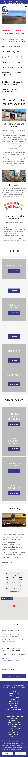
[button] (25, 6)
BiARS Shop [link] (14, 730)
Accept (21, 753)
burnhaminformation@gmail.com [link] (11, 660)
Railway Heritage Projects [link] (14, 735)
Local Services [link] (14, 695)
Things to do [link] (14, 703)
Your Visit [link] (14, 712)
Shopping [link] (14, 699)
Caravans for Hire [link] (14, 722)
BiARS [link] (14, 726)
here (23, 41)
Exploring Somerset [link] (14, 710)
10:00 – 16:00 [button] (12, 669)
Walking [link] (14, 707)
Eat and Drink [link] (14, 697)
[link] (4, 6)
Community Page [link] (14, 732)
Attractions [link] (14, 701)
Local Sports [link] (14, 705)
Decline (7, 753)
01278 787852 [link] (6, 658)
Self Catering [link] (14, 720)
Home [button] (14, 691)
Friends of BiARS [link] (14, 728)
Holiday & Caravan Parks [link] (14, 714)
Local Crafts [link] (14, 693)
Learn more (14, 271)
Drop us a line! (14, 676)
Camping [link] (14, 718)
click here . (14, 165)
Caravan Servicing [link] (14, 724)
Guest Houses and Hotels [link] (14, 716)
